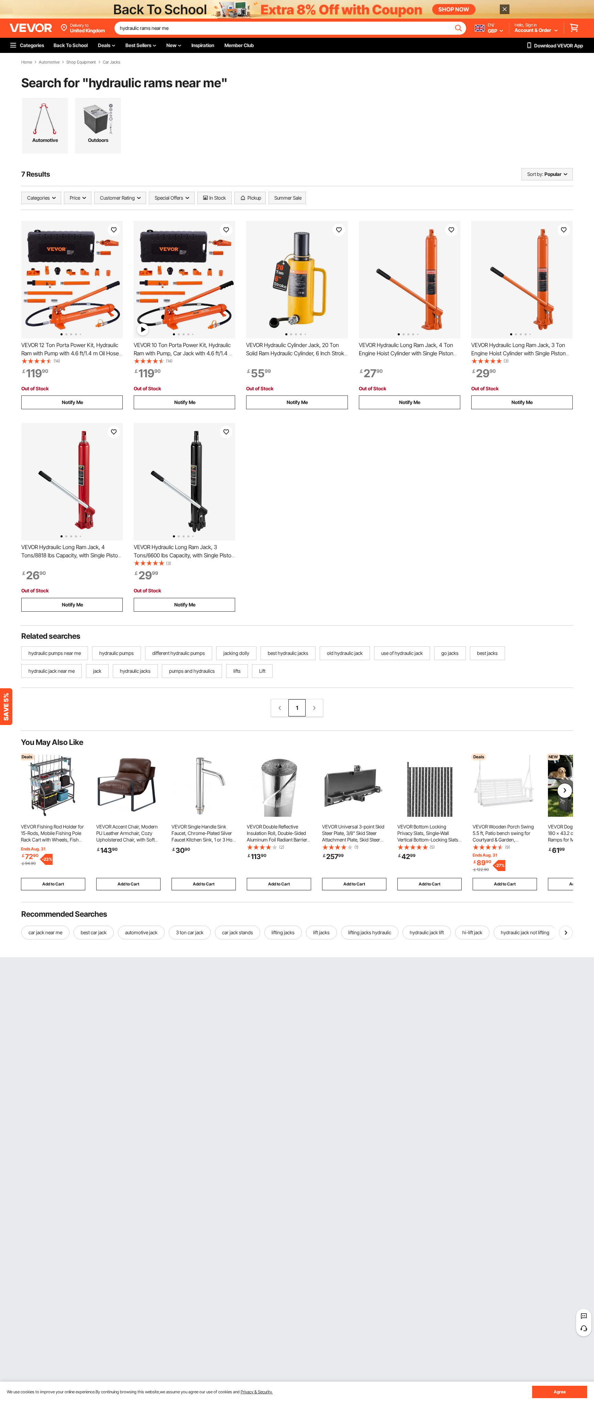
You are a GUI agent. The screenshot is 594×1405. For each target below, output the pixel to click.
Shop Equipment (81, 62)
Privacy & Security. (257, 1391)
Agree (560, 1391)
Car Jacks (111, 62)
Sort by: (535, 174)
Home (26, 62)
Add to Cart (53, 884)
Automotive (49, 62)
